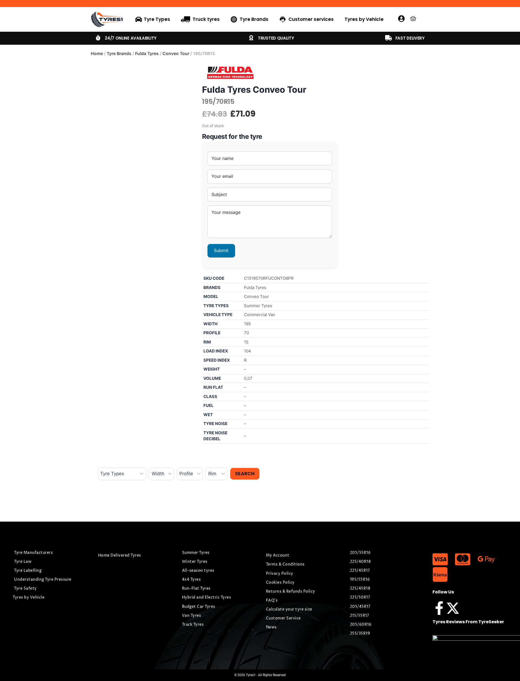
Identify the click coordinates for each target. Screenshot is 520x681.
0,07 (248, 378)
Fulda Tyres (147, 53)
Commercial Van (259, 314)
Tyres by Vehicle (364, 19)
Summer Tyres (258, 305)
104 (247, 351)
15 (246, 342)
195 (247, 323)
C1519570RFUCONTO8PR (269, 278)
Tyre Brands (119, 53)
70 (246, 332)
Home (97, 53)
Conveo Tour (175, 53)
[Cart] (413, 18)
